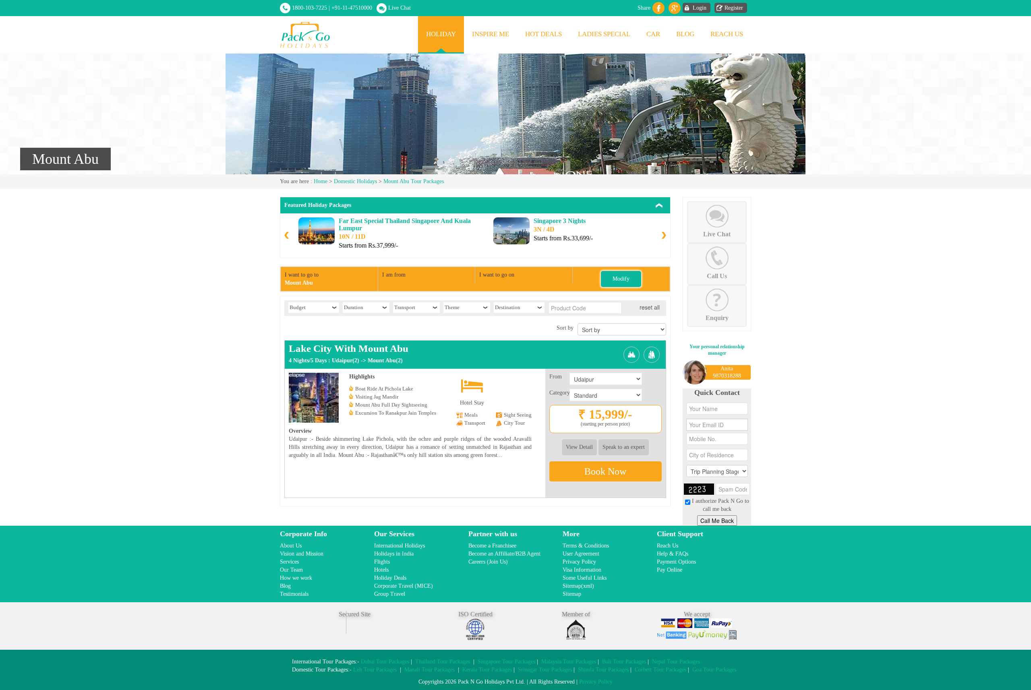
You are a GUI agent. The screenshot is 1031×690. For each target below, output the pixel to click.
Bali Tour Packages (624, 662)
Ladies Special (604, 34)
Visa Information (582, 570)
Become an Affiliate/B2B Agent (504, 554)
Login (699, 8)
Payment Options (676, 562)
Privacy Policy (579, 562)
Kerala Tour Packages (487, 670)
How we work (296, 578)
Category (559, 393)
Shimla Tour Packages (603, 670)
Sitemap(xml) (578, 586)
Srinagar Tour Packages (545, 670)
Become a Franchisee (492, 546)
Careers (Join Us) (488, 562)
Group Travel (389, 594)
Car (653, 34)
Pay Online (669, 570)
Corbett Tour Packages (660, 670)
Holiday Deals (390, 578)
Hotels (381, 570)
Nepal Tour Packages (676, 662)
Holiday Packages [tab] (317, 205)
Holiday (441, 34)
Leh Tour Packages (375, 670)
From (555, 377)
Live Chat (399, 8)
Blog (685, 34)
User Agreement (581, 554)
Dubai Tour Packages (385, 662)
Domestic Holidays (355, 181)
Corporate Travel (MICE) (403, 586)
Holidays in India (394, 554)
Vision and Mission (301, 554)
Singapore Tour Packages (506, 662)
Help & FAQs (672, 554)
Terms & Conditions (586, 546)
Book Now (605, 471)
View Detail (579, 447)
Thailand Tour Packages (442, 662)
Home (320, 181)
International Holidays (399, 546)
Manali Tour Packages (429, 670)
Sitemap (572, 594)
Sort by (565, 328)
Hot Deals (543, 34)
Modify (621, 279)
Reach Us (726, 34)
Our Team (291, 570)
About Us (291, 546)
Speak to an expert (623, 447)
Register (734, 8)
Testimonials (294, 594)
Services (289, 562)
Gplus (675, 8)
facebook (658, 8)
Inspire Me (490, 34)
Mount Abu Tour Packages (413, 181)
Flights (382, 562)
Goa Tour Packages (714, 670)
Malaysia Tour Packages (568, 662)
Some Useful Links (585, 578)
